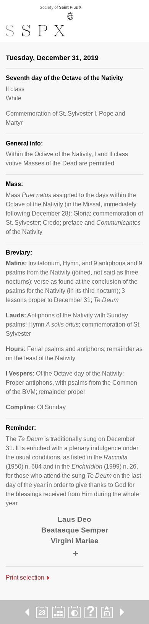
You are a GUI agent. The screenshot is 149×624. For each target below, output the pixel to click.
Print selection (25, 577)
